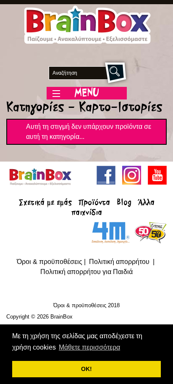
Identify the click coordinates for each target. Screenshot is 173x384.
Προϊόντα (94, 203)
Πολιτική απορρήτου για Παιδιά (86, 271)
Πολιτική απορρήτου (120, 261)
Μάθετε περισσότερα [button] (89, 347)
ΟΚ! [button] (86, 369)
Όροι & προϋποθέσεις (49, 261)
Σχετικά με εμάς (45, 203)
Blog (124, 203)
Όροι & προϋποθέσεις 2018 (86, 305)
